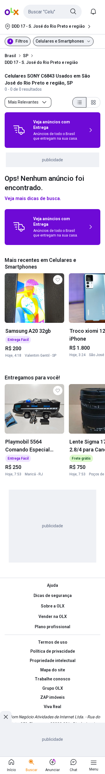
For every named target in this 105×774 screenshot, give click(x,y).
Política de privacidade (52, 651)
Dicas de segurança (53, 595)
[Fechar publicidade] (6, 717)
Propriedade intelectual (53, 660)
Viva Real (52, 706)
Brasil (10, 56)
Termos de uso (52, 642)
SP (25, 56)
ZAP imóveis (52, 697)
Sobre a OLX (52, 606)
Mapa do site (52, 670)
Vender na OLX (52, 616)
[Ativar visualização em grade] (93, 102)
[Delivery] (19, 130)
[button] (52, 12)
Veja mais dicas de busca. (33, 198)
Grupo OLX (52, 688)
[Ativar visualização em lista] (79, 102)
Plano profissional (52, 626)
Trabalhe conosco (52, 679)
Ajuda (52, 585)
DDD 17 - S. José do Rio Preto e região (41, 62)
